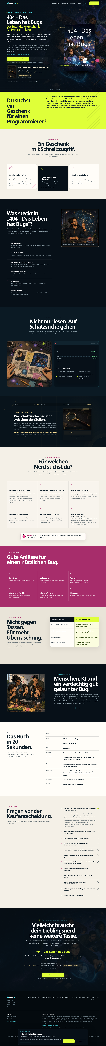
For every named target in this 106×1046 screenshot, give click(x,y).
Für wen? (72, 3)
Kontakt (92, 997)
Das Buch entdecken (39, 59)
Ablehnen (81, 1041)
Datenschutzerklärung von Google (50, 1025)
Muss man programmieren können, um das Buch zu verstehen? (78, 832)
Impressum (74, 997)
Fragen (79, 3)
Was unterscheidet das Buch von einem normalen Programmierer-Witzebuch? (78, 862)
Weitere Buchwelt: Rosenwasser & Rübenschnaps (39, 997)
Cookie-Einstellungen (94, 1000)
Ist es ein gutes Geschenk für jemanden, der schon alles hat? (78, 889)
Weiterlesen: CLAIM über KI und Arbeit (61, 997)
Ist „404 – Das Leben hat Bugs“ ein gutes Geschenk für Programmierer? (78, 809)
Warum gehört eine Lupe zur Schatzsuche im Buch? (76, 876)
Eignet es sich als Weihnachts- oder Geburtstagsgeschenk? (73, 883)
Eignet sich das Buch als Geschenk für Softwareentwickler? (74, 844)
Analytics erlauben (68, 1041)
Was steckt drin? (55, 3)
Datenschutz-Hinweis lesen (25, 1042)
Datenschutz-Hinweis (84, 997)
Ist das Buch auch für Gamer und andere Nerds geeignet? (77, 856)
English (86, 3)
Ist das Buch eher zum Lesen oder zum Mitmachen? (74, 869)
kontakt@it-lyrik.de (11, 1021)
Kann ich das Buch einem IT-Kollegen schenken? (77, 850)
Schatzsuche (65, 3)
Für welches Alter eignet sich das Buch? (75, 838)
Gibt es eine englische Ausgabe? (72, 895)
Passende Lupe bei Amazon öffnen (77, 436)
